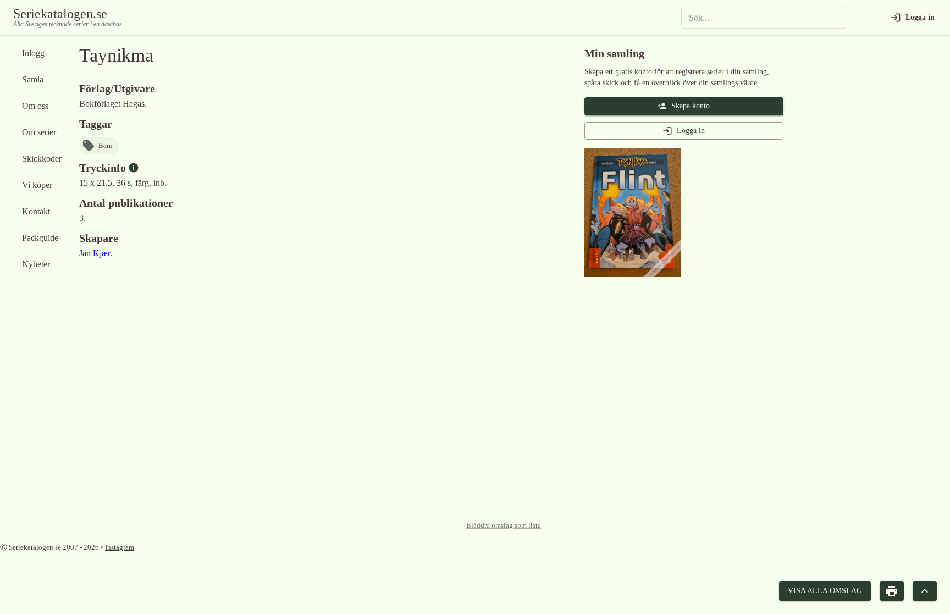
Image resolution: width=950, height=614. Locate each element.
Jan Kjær (94, 253)
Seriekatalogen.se (60, 14)
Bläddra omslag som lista (503, 525)
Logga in (691, 130)
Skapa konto (690, 106)
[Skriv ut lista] (892, 591)
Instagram (119, 547)
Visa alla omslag (825, 591)
